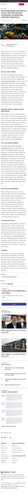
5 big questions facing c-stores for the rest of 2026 (15, 374)
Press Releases (4, 458)
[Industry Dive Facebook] (5, 437)
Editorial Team (4, 448)
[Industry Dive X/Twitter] (7, 437)
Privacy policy (4, 486)
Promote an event (16, 452)
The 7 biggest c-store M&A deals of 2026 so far (14, 355)
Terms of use (11, 486)
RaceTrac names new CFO (12, 385)
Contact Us (3, 450)
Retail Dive (14, 462)
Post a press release (10, 426)
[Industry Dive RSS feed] (10, 437)
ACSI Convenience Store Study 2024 (9, 276)
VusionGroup (11, 46)
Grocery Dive (15, 460)
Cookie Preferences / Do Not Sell (9, 488)
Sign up (21, 4)
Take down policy (19, 486)
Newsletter (3, 452)
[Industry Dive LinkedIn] (2, 437)
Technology (10, 283)
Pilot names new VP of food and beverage (14, 368)
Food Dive (14, 458)
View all (3, 426)
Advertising (14, 445)
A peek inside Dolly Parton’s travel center (15, 380)
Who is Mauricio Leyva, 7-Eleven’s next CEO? (13, 331)
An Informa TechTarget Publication (14, 1)
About (2, 445)
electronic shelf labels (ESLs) (8, 81)
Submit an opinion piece (17, 450)
